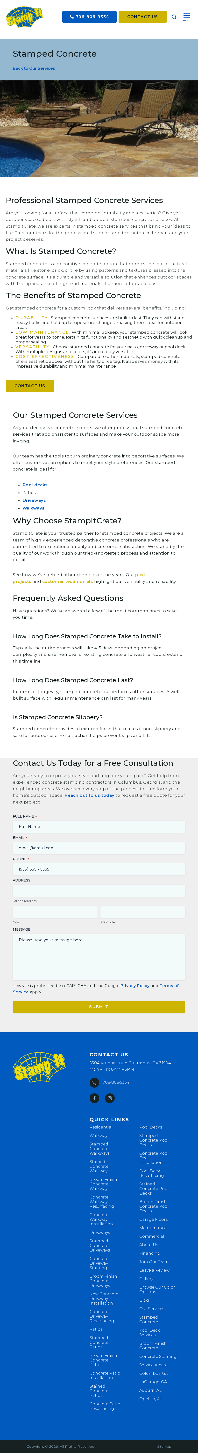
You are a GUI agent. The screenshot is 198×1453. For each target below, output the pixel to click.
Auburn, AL (150, 1390)
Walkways (33, 508)
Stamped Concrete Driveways (100, 1245)
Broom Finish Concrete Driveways (103, 1281)
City (16, 922)
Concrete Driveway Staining (99, 1263)
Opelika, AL (150, 1399)
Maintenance (153, 1228)
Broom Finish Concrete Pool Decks (154, 1206)
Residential (101, 1127)
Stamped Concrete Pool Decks (154, 1140)
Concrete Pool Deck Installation (154, 1158)
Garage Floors (153, 1219)
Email (18, 837)
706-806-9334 (92, 17)
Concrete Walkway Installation (101, 1219)
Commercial (151, 1236)
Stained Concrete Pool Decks (154, 1189)
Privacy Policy (134, 985)
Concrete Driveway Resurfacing (102, 1316)
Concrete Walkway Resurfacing (102, 1202)
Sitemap (164, 1446)
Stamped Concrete (148, 1319)
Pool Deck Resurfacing (151, 1173)
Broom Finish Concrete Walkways (103, 1184)
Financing (149, 1253)
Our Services (151, 1308)
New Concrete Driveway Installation (104, 1299)
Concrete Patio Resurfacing (105, 1406)
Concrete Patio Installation (105, 1375)
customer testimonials (67, 581)
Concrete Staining (158, 1356)
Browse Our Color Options (157, 1289)
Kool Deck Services (149, 1332)
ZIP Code (107, 922)
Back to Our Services (34, 68)
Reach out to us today (89, 795)
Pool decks (35, 484)
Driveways (34, 500)
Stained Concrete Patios (99, 1391)
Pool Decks (150, 1127)
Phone (20, 859)
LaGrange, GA (153, 1382)
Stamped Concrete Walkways (99, 1149)
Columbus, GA (153, 1373)
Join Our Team (154, 1262)
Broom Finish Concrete (153, 1345)
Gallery (146, 1278)
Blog (144, 1300)
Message (21, 929)
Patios (96, 1329)
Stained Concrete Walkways (99, 1166)
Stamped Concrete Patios (99, 1342)
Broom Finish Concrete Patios (103, 1360)
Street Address (24, 901)
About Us (148, 1245)
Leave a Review (154, 1270)
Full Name (23, 816)
